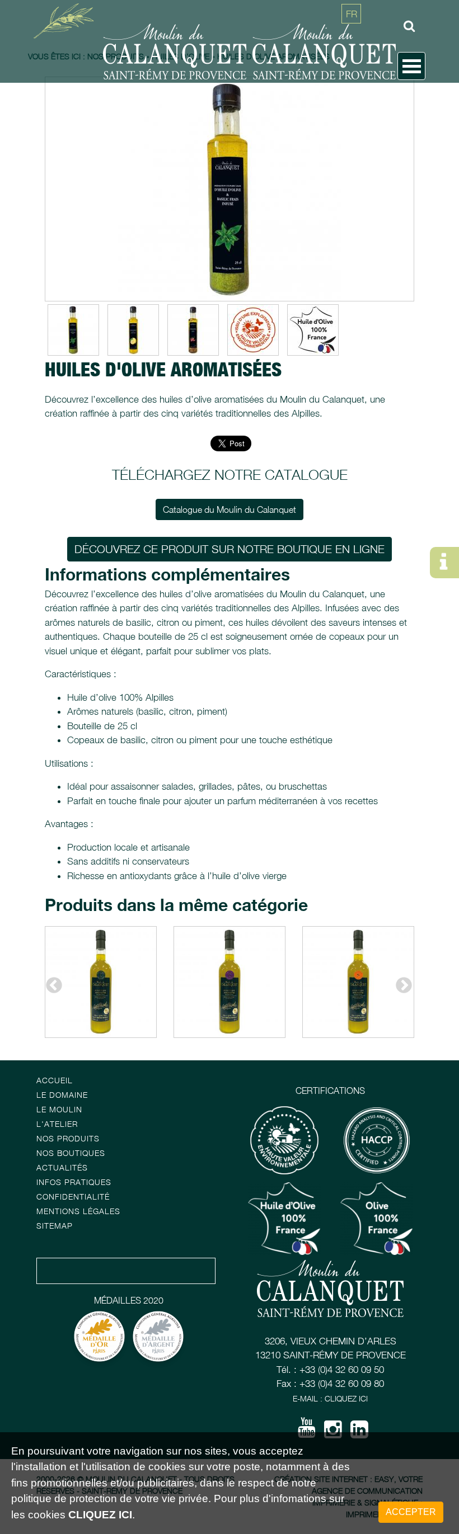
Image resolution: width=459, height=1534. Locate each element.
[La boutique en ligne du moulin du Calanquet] (12, 94)
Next (400, 982)
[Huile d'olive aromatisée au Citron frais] (133, 330)
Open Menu (411, 66)
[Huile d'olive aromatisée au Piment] (193, 330)
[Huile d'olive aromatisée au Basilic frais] (229, 189)
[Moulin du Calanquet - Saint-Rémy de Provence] (67, 20)
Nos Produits (68, 1138)
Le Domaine (62, 1094)
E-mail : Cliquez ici (330, 1398)
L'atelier (57, 1124)
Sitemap (54, 1225)
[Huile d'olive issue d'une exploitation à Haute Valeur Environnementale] (253, 330)
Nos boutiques (70, 1153)
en (351, 39)
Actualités (62, 1167)
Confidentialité (73, 1196)
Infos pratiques (73, 1182)
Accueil (54, 1080)
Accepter (411, 1512)
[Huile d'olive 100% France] (313, 330)
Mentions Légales (78, 1211)
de (351, 64)
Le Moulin (59, 1109)
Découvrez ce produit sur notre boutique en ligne (229, 548)
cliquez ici (100, 1515)
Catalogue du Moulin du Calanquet (229, 509)
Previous (50, 982)
